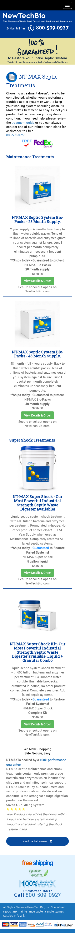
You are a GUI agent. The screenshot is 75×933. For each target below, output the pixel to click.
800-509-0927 (52, 28)
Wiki (22, 916)
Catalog (8, 916)
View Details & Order (37, 281)
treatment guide (23, 122)
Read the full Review (35, 841)
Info (16, 916)
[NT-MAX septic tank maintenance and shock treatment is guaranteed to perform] (37, 47)
